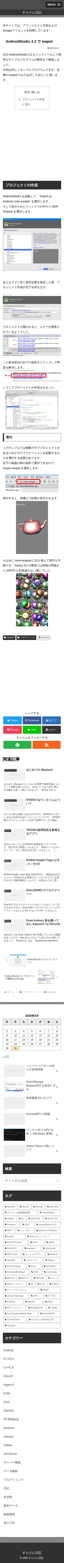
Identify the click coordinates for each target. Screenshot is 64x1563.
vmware (9, 1436)
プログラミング (27, 637)
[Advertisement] (32, 145)
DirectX (8, 1376)
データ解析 (11, 1471)
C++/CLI (9, 1358)
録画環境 (9, 1514)
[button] (51, 730)
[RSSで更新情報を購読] (46, 745)
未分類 (8, 1496)
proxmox (9, 1427)
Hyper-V (9, 1384)
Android (10, 637)
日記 (6, 1488)
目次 (27, 92)
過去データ (11, 1505)
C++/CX (9, 1367)
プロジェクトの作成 (33, 99)
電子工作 (9, 1522)
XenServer (10, 1453)
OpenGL (9, 1410)
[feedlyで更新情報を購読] (17, 745)
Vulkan (8, 1445)
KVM (7, 1393)
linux (7, 1401)
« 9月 (6, 1056)
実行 (27, 104)
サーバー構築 (12, 1462)
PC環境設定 (11, 1419)
